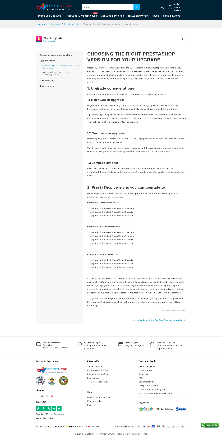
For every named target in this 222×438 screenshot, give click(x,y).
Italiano (83, 426)
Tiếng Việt (95, 426)
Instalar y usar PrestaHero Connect (156, 393)
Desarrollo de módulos (98, 397)
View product (49, 41)
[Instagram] (47, 396)
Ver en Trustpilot (44, 418)
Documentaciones (147, 382)
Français (61, 426)
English (51, 426)
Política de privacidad (98, 374)
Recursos (56, 24)
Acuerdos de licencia (97, 370)
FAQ (141, 378)
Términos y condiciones (98, 382)
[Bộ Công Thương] (180, 409)
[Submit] (136, 7)
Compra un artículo (148, 385)
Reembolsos (93, 378)
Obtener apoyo (146, 370)
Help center (42, 24)
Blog (89, 405)
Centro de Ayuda (147, 366)
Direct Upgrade (72, 24)
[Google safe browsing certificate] (146, 409)
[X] (42, 396)
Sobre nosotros (94, 366)
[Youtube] (51, 396)
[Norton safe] (164, 410)
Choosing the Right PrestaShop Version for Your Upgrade (60, 66)
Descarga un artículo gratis (152, 389)
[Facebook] (37, 396)
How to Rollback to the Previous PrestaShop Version (56, 73)
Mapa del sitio (94, 401)
